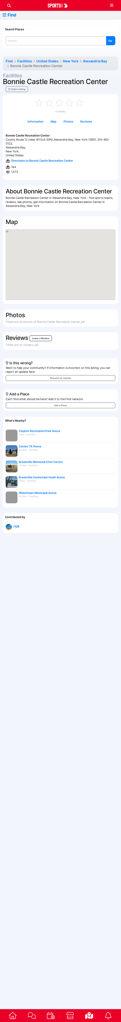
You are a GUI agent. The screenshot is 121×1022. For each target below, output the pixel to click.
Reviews (86, 121)
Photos (68, 121)
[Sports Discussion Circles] (31, 1015)
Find (12, 15)
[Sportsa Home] (12, 1015)
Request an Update (60, 378)
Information (35, 121)
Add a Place (60, 405)
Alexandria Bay (95, 61)
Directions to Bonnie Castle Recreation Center (42, 160)
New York (70, 61)
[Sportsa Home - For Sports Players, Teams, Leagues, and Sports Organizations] (59, 5)
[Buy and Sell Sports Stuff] (70, 1015)
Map (53, 121)
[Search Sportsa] (9, 5)
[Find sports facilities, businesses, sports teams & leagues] (89, 1015)
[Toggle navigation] (112, 5)
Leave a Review (40, 338)
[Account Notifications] (108, 1015)
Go (110, 40)
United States (47, 61)
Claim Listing (17, 89)
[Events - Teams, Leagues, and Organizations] (50, 1015)
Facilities (24, 61)
